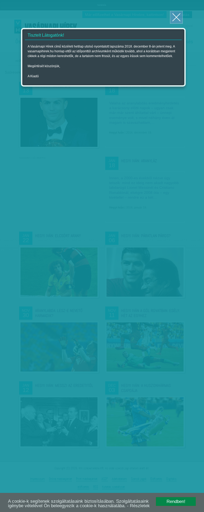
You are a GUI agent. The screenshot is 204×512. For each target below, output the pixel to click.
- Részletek (138, 505)
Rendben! (176, 501)
